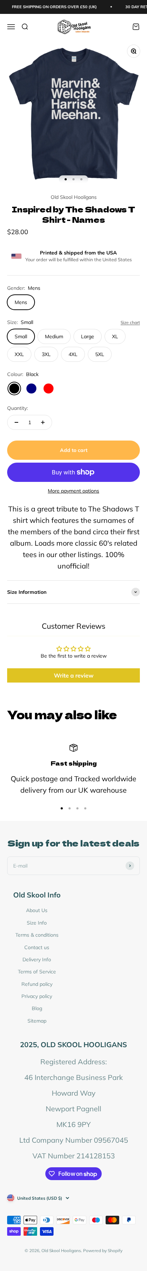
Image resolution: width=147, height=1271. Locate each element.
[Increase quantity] (43, 422)
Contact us (36, 947)
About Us (36, 910)
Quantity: (17, 408)
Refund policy (36, 984)
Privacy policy (36, 996)
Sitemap (36, 1021)
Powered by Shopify (102, 1250)
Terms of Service (37, 971)
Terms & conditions (37, 935)
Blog (37, 1008)
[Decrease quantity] (16, 422)
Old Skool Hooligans (74, 197)
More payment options (73, 491)
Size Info (37, 923)
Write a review (73, 675)
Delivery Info (36, 959)
